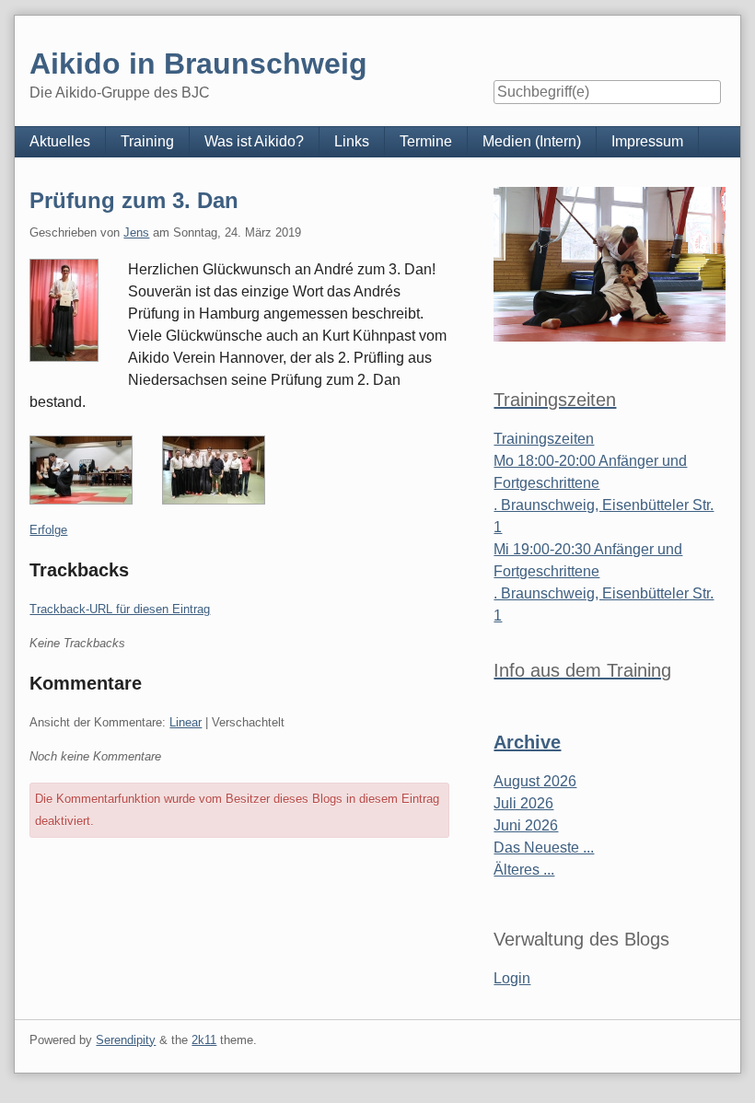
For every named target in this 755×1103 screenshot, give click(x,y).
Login (512, 978)
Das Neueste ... (544, 847)
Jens (136, 232)
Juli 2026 (523, 803)
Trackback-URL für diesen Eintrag (119, 609)
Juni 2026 (526, 825)
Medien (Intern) (531, 141)
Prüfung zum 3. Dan (133, 200)
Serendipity (126, 1040)
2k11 (204, 1040)
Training (147, 141)
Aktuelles (59, 141)
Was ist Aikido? (254, 141)
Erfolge (48, 530)
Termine (426, 141)
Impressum (647, 141)
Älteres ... (524, 869)
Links (351, 141)
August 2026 (535, 781)
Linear (185, 722)
